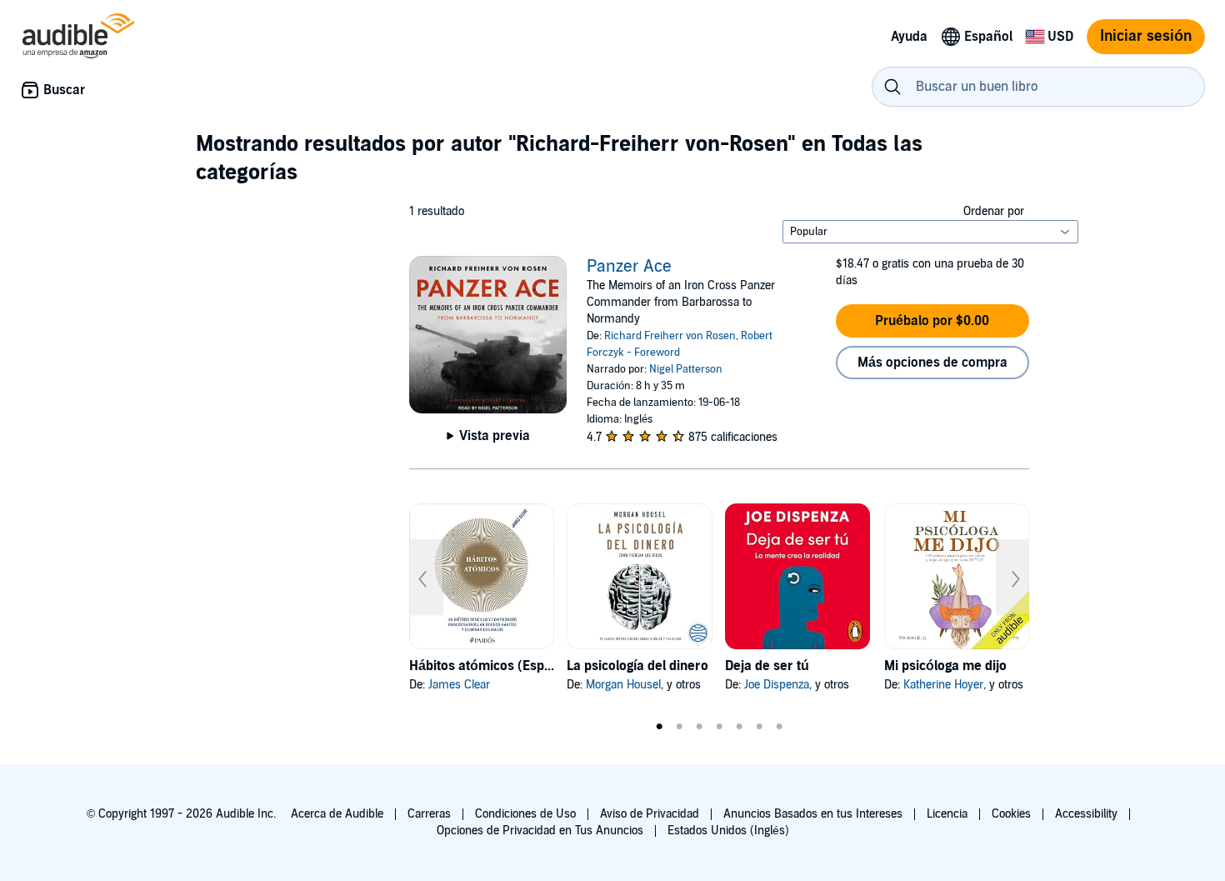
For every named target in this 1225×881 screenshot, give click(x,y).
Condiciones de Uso (525, 814)
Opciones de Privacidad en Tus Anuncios (540, 830)
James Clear (459, 685)
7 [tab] (779, 726)
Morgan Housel (623, 685)
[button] (932, 321)
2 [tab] (679, 726)
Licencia (947, 814)
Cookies (1011, 814)
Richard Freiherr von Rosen (670, 336)
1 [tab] (659, 726)
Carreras (429, 814)
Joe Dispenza (776, 685)
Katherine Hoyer (943, 685)
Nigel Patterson (685, 369)
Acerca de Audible (337, 814)
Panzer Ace (629, 267)
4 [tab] (719, 726)
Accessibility (1086, 814)
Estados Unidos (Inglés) (728, 830)
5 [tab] (739, 726)
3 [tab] (699, 726)
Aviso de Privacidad (649, 814)
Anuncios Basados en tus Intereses (812, 814)
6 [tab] (759, 726)
